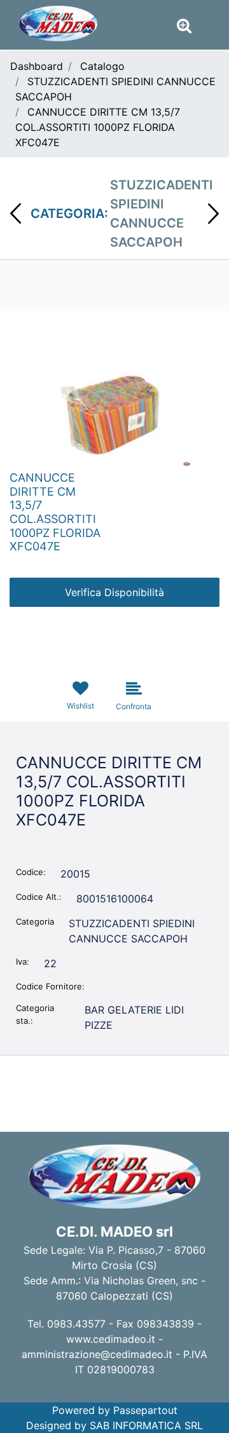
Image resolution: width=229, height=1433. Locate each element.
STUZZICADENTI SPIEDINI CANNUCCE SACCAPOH (161, 213)
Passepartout (145, 1410)
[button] (114, 414)
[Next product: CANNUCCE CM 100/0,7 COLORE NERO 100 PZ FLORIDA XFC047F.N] (213, 213)
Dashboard (36, 66)
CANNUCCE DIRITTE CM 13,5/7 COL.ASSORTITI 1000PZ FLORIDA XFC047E (97, 127)
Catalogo (102, 66)
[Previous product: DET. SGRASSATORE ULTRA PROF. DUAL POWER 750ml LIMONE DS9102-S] (16, 213)
